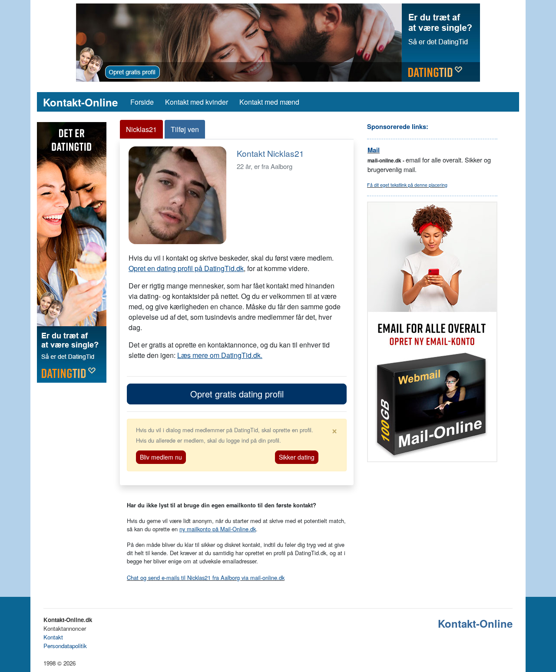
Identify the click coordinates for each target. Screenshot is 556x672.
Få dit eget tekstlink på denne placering (407, 185)
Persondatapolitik (65, 646)
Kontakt (53, 637)
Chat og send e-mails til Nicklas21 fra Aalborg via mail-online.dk (206, 577)
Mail (373, 150)
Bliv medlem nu (161, 457)
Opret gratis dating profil (237, 393)
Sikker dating (296, 457)
